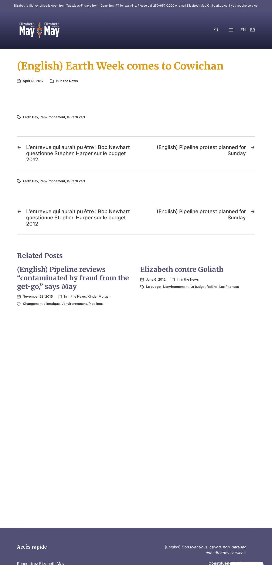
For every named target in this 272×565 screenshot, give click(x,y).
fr (252, 29)
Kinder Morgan (99, 296)
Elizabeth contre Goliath (181, 269)
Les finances (229, 287)
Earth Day (30, 117)
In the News (69, 81)
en (243, 29)
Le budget (154, 287)
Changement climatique (41, 304)
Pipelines (96, 304)
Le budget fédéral (204, 287)
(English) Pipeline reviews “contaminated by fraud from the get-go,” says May (73, 278)
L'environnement (52, 117)
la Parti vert (76, 117)
